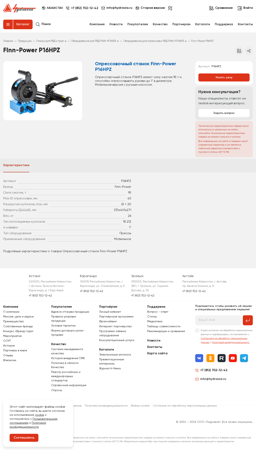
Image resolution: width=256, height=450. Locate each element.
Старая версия (153, 8)
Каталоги (202, 24)
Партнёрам (108, 306)
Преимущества (13, 321)
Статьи (152, 316)
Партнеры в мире (15, 350)
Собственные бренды (18, 326)
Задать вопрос (224, 113)
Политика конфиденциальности (106, 405)
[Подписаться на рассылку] (248, 320)
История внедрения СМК (68, 358)
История (9, 345)
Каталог (22, 24)
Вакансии (9, 360)
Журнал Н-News (110, 368)
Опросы (56, 390)
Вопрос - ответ (157, 311)
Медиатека (154, 321)
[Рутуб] (222, 358)
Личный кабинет (110, 311)
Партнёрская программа (116, 316)
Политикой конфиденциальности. (231, 342)
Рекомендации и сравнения (166, 331)
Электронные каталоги (115, 354)
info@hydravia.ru (213, 379)
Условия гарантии (63, 325)
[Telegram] (244, 358)
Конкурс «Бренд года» (18, 331)
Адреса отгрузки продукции (70, 311)
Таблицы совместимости (163, 326)
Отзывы (8, 355)
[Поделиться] (249, 51)
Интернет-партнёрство (115, 326)
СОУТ (7, 341)
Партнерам (181, 24)
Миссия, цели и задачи (18, 316)
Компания (97, 24)
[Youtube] (233, 358)
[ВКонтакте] (199, 358)
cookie (39, 415)
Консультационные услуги (116, 340)
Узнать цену (224, 77)
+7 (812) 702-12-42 (84, 8)
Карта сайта (157, 353)
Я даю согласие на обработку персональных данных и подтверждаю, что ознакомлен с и (227, 336)
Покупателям (137, 24)
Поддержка (224, 24)
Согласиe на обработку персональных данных (185, 405)
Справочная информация (68, 385)
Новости (116, 24)
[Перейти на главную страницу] (19, 8)
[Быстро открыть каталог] (8, 24)
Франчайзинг (108, 321)
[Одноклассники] (210, 358)
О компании (11, 311)
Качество (160, 24)
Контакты (245, 24)
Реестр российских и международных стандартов (65, 376)
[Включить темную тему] (170, 8)
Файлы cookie (140, 405)
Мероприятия (12, 336)
